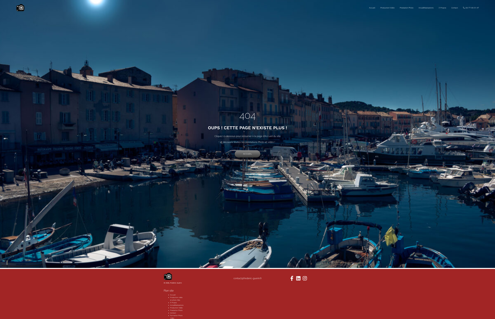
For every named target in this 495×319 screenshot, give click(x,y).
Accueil (372, 8)
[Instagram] (304, 278)
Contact (454, 8)
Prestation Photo (406, 8)
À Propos (442, 8)
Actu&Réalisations (426, 8)
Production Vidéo (387, 8)
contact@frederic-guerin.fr (247, 278)
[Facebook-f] (291, 278)
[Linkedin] (298, 278)
